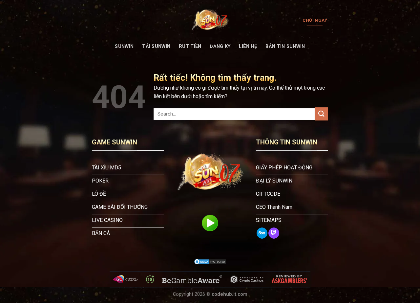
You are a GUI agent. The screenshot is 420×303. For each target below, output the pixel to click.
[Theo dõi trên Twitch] (273, 233)
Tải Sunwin (156, 46)
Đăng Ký (220, 46)
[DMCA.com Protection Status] (210, 261)
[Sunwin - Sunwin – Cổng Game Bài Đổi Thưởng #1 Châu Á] (210, 20)
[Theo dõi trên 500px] (262, 233)
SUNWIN (124, 46)
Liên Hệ (248, 46)
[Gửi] (321, 113)
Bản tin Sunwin (285, 46)
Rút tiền (190, 46)
